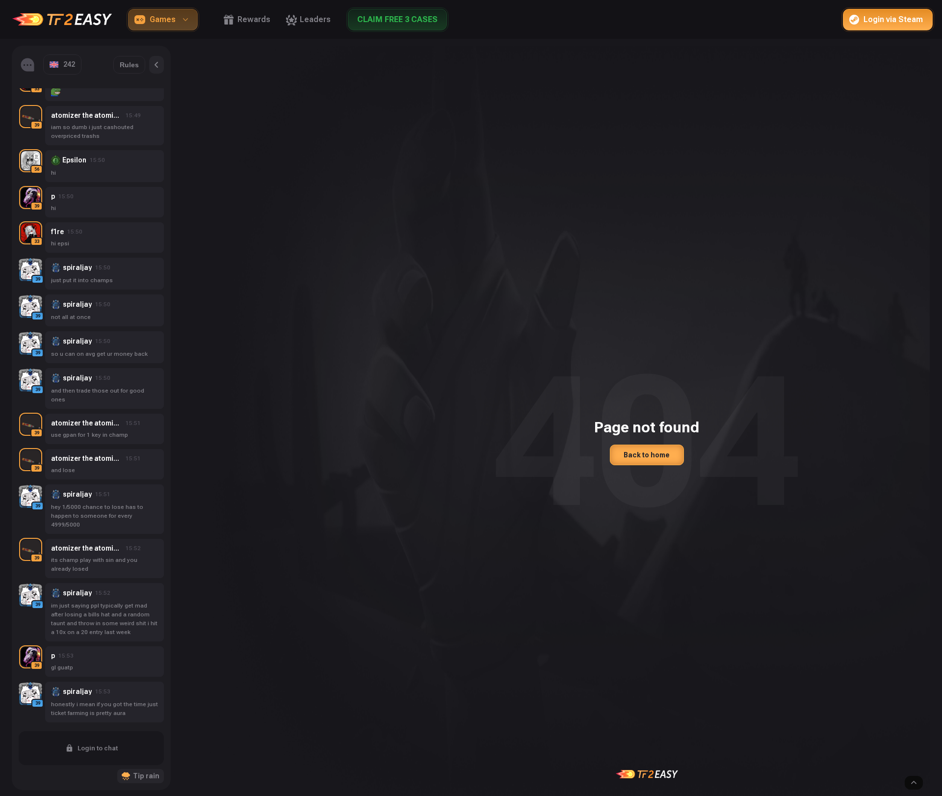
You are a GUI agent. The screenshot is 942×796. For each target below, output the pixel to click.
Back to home (647, 455)
